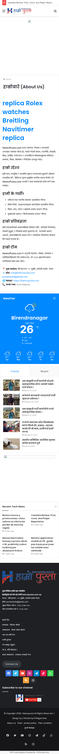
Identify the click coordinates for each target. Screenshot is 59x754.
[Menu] (3, 12)
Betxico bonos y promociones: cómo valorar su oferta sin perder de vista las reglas (13, 521)
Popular (15, 371)
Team (19, 723)
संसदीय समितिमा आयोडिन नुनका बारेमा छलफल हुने (38, 441)
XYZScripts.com (42, 752)
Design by (17, 718)
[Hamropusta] (20, 11)
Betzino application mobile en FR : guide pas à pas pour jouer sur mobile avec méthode (42, 544)
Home (8, 79)
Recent (44, 371)
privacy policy (30, 723)
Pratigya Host (40, 718)
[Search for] (55, 12)
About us (11, 723)
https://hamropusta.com (26, 280)
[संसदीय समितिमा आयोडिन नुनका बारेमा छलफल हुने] (11, 444)
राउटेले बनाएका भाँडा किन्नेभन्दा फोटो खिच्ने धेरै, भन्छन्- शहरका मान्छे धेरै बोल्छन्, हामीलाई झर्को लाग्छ (38, 427)
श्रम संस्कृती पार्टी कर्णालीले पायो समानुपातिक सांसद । (38, 410)
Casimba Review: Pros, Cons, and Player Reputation (43, 518)
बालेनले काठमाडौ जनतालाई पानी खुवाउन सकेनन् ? (39, 397)
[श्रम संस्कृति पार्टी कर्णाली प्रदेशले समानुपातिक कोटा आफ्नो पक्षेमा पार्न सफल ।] (11, 385)
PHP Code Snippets (17, 752)
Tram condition (45, 723)
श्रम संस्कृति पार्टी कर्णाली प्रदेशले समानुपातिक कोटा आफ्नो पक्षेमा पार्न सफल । (38, 384)
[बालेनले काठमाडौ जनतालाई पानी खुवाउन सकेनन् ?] (11, 399)
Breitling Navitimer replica (18, 129)
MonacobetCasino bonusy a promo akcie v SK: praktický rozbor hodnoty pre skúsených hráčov (14, 544)
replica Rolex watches (22, 107)
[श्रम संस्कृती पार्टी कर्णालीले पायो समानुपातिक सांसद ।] (11, 413)
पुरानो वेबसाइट (29, 728)
